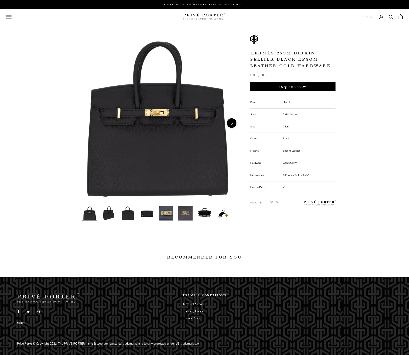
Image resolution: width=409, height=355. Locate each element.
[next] (231, 123)
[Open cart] (401, 16)
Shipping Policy (193, 311)
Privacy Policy (192, 318)
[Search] (391, 17)
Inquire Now (292, 87)
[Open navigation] (9, 17)
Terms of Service (193, 304)
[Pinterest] (277, 202)
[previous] (81, 123)
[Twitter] (271, 202)
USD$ (364, 17)
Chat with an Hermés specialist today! (204, 4)
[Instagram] (38, 311)
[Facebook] (266, 202)
